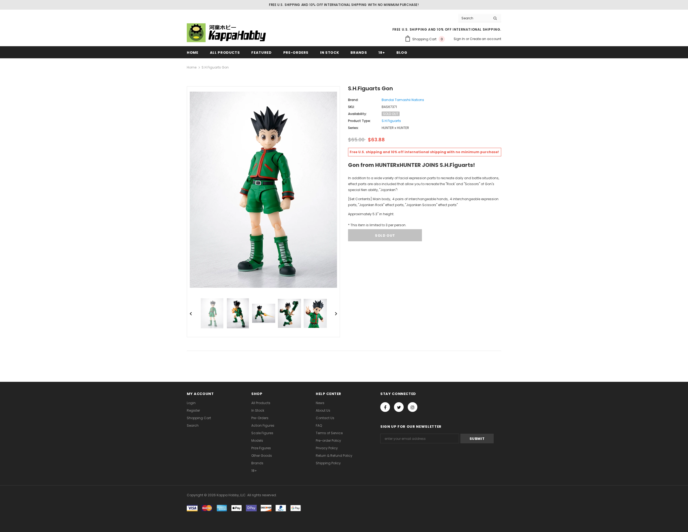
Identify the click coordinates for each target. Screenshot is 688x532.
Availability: (357, 114)
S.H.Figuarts (391, 120)
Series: (353, 127)
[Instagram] (412, 407)
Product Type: (359, 120)
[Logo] (227, 32)
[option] (263, 190)
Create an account (485, 39)
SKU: (351, 107)
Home (191, 67)
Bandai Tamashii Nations (403, 100)
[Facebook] (385, 407)
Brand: (353, 100)
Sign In (460, 39)
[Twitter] (399, 407)
